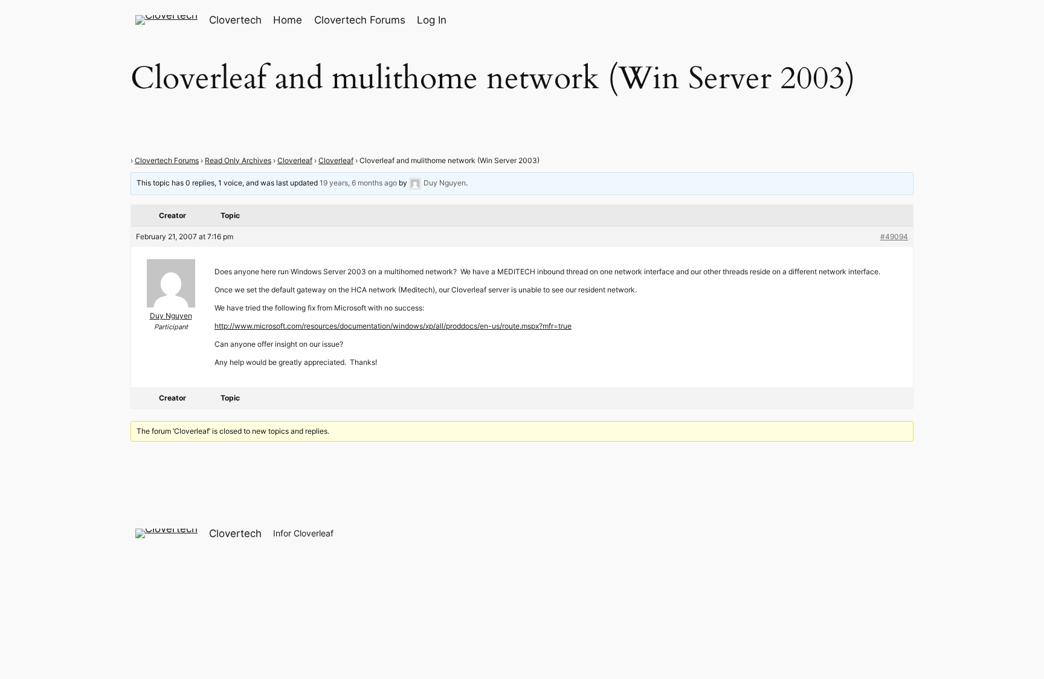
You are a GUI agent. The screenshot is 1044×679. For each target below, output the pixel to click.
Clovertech (235, 20)
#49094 (894, 236)
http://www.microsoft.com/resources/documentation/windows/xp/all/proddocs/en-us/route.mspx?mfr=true (393, 325)
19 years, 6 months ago (358, 182)
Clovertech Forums (167, 160)
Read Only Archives (238, 160)
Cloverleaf (294, 160)
